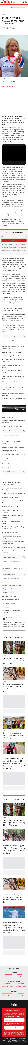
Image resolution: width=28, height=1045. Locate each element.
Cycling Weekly (8, 27)
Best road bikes (7, 983)
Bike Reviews (21, 993)
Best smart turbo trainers (7, 986)
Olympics (20, 976)
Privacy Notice (20, 246)
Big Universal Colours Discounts (17, 7)
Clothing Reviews (20, 995)
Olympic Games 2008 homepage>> (13, 585)
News (3, 14)
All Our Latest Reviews (7, 993)
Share (6, 81)
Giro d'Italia (19, 974)
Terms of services (19, 244)
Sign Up (14, 1028)
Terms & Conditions (12, 1034)
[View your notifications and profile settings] (11, 2)
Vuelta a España (8, 976)
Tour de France (8, 974)
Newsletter (23, 81)
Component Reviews (7, 995)
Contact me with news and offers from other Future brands (14, 1024)
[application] (14, 153)
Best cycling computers (21, 986)
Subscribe (19, 2)
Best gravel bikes (20, 983)
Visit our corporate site (21, 1039)
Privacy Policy (19, 1033)
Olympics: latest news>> (9, 589)
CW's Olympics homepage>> (11, 86)
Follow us (15, 81)
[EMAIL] (4, 619)
